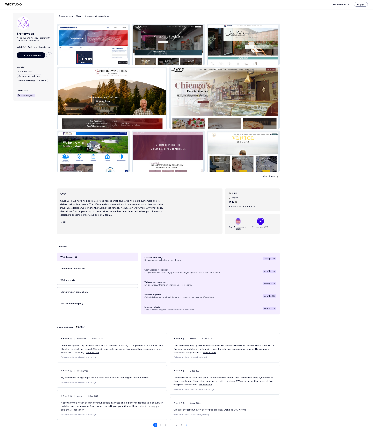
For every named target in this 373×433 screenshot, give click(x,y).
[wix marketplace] (13, 4)
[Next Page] (186, 425)
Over (78, 16)
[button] (93, 44)
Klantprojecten (66, 16)
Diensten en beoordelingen (97, 16)
